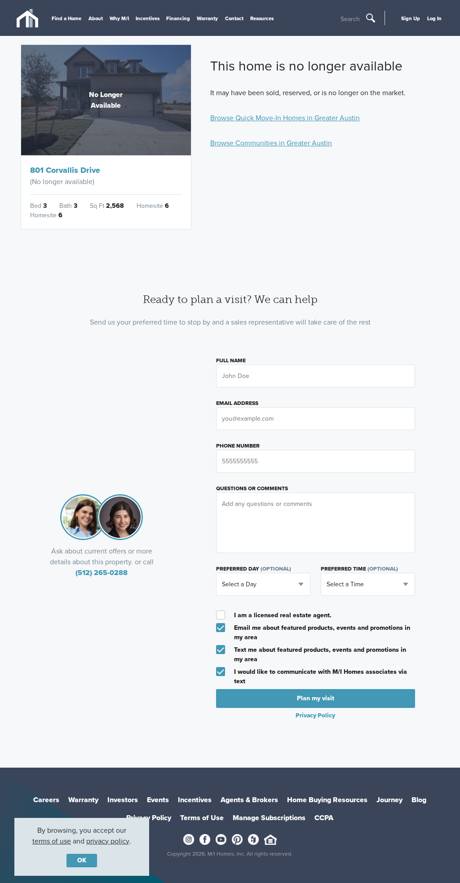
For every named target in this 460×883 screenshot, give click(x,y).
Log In (434, 18)
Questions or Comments (252, 488)
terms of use (51, 841)
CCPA (323, 818)
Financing (178, 18)
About (95, 18)
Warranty (207, 18)
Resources (262, 18)
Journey (389, 800)
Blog (418, 800)
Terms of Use (202, 818)
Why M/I (119, 18)
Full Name (231, 360)
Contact (234, 18)
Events (158, 800)
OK (81, 860)
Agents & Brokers (249, 800)
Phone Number (238, 446)
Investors (122, 800)
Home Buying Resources (327, 800)
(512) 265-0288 (101, 572)
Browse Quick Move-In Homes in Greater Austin (285, 118)
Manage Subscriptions (269, 818)
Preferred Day (253, 569)
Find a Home (66, 18)
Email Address (237, 403)
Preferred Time (359, 569)
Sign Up (410, 18)
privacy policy (107, 841)
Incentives (147, 18)
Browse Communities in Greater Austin (271, 143)
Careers (46, 800)
